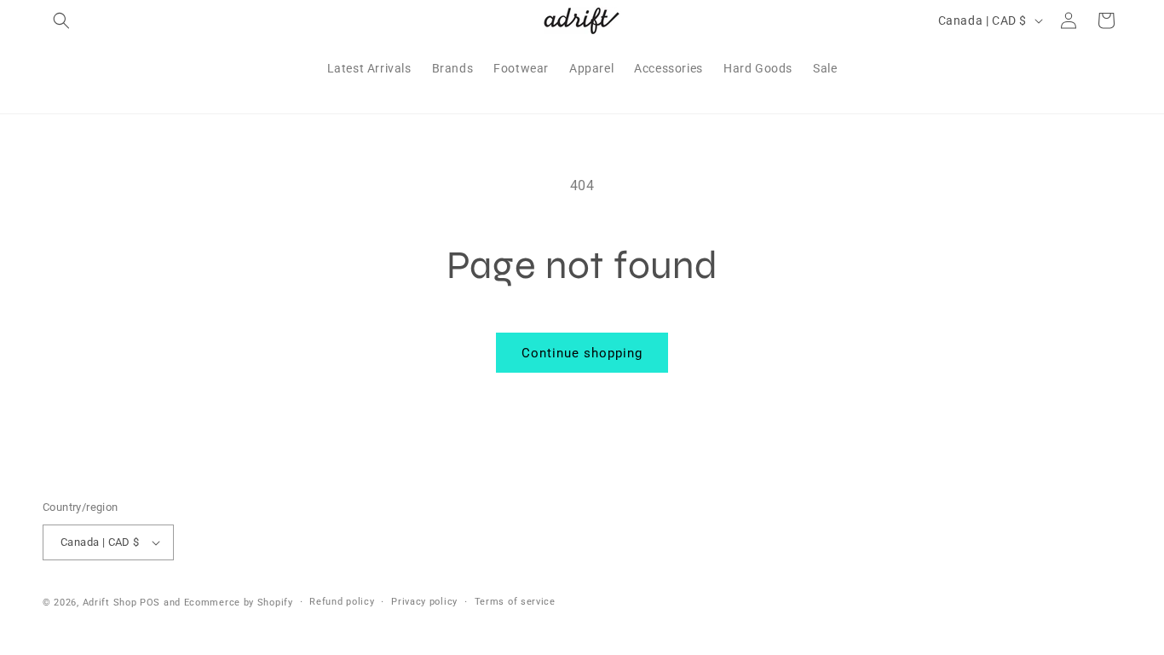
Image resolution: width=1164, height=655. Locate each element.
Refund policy (341, 601)
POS (150, 602)
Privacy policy (424, 601)
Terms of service (515, 601)
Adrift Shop (110, 602)
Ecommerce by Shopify (238, 602)
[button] (61, 20)
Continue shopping (582, 353)
